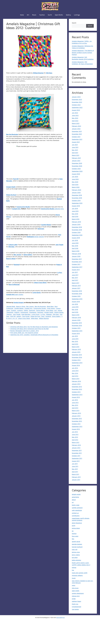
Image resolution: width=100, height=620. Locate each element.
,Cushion (13, 310)
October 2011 (76, 456)
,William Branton (44, 318)
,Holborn (16, 312)
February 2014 (76, 381)
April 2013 (75, 408)
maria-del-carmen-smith (79, 573)
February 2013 (76, 413)
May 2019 (75, 214)
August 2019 (76, 206)
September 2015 (77, 331)
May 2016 (75, 309)
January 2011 (76, 480)
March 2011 (75, 474)
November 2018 (77, 230)
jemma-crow (76, 552)
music (34, 15)
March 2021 (75, 155)
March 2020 (75, 187)
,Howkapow (32, 312)
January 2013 (76, 416)
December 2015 (77, 323)
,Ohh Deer (55, 314)
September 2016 (77, 299)
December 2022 (77, 99)
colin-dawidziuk (77, 510)
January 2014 (76, 384)
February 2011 (76, 477)
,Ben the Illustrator (40, 306)
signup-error (76, 596)
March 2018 (75, 251)
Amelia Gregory (19, 302)
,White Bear (34, 318)
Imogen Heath (10, 187)
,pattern (18, 316)
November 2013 (77, 389)
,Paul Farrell (25, 316)
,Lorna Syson (35, 314)
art (28, 15)
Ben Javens (17, 254)
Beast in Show (10, 258)
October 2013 (76, 392)
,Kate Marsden (25, 314)
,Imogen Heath (48, 312)
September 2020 (77, 171)
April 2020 (75, 184)
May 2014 (75, 373)
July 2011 (75, 464)
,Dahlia (26, 310)
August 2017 (76, 269)
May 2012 (75, 437)
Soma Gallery (28, 254)
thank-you (75, 604)
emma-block (76, 528)
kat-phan (75, 557)
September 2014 (77, 363)
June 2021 (75, 147)
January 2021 (76, 160)
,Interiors (9, 314)
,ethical (59, 310)
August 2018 (76, 238)
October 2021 (76, 137)
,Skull (42, 316)
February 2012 (76, 445)
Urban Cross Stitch (40, 282)
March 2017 (75, 283)
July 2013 (75, 400)
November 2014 (77, 357)
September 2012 (77, 426)
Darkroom (41, 228)
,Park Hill (12, 316)
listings (77, 15)
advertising (75, 497)
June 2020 (75, 179)
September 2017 (77, 267)
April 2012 (75, 440)
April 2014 (75, 376)
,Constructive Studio (39, 308)
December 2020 (77, 163)
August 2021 (76, 142)
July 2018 (75, 240)
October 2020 (76, 168)
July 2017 (75, 272)
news (73, 585)
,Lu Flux (42, 314)
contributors (75, 515)
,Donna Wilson (40, 310)
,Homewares (24, 312)
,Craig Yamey (51, 308)
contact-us (75, 513)
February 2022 (76, 126)
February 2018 (76, 254)
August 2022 (76, 110)
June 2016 (75, 307)
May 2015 (75, 341)
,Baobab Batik (10, 306)
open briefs (59, 15)
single (74, 599)
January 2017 (76, 288)
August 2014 (76, 365)
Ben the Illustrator (12, 134)
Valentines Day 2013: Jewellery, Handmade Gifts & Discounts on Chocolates (34, 335)
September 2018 (77, 235)
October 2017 (76, 264)
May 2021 (75, 150)
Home (22, 15)
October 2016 (76, 296)
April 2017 (75, 280)
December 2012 (77, 418)
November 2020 (77, 166)
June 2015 (75, 339)
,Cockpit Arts (28, 308)
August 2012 (76, 429)
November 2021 (77, 134)
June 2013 (75, 402)
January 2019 (76, 224)
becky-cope (75, 505)
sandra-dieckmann (78, 593)
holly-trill (74, 549)
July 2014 (75, 368)
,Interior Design (58, 312)
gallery (68, 15)
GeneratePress (60, 617)
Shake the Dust (11, 195)
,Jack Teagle (16, 314)
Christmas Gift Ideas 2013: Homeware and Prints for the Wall (29, 329)
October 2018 (76, 232)
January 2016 (76, 320)
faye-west (75, 536)
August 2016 (76, 301)
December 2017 (77, 259)
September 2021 (77, 139)
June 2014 (75, 370)
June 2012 (75, 434)
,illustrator (40, 312)
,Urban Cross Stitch (24, 318)
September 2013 (77, 394)
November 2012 (77, 421)
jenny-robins (76, 555)
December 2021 (77, 131)
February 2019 (76, 222)
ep (72, 531)
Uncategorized (76, 606)
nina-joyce (75, 588)
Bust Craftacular (14, 284)
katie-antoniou (76, 560)
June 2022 (75, 115)
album (74, 500)
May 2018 (75, 246)
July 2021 (75, 145)
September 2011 (77, 458)
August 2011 (76, 461)
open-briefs (75, 591)
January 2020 (76, 192)
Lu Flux (59, 272)
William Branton (38, 73)
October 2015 (76, 328)
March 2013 (75, 410)
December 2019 (77, 195)
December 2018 (77, 227)
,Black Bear (50, 306)
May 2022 (75, 118)
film (73, 539)
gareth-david (76, 541)
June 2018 (75, 243)
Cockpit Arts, (16, 209)
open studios (14, 294)
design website (35, 236)
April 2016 (75, 312)
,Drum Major (49, 310)
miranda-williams (77, 575)
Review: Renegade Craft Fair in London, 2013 (24, 331)
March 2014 (75, 378)
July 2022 (75, 113)
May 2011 (75, 469)
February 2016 (76, 317)
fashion (42, 15)
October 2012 (76, 424)
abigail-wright (76, 494)
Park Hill (16, 179)
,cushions (20, 310)
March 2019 (75, 219)
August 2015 (76, 333)
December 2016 (77, 291)
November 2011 (77, 453)
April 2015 (75, 344)
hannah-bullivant (77, 547)
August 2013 (76, 397)
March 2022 (75, 123)
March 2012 (75, 442)
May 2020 (75, 182)
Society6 (17, 264)
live (73, 570)
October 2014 (76, 360)
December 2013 (77, 386)
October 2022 (76, 105)
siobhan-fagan (76, 601)
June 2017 (75, 275)
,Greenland (9, 312)
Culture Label (12, 244)
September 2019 (77, 203)
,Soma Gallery (56, 316)
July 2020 (75, 176)
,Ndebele (49, 314)
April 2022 (75, 121)
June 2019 (75, 211)
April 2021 (75, 152)
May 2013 (75, 405)
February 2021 (76, 158)
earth (50, 15)
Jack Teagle (59, 244)
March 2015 (75, 347)
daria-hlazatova (77, 523)
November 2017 (77, 261)
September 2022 (77, 107)
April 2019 (75, 216)
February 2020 (76, 190)
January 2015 (76, 352)
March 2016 (75, 315)
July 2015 (75, 336)
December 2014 (77, 355)
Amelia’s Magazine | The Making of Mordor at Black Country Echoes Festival (83, 52)
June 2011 (75, 466)
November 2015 (77, 325)
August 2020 (76, 174)
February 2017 (76, 285)
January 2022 (76, 129)
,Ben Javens (30, 306)
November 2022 (77, 102)
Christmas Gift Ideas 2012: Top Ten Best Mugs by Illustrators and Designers (34, 327)
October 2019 (76, 200)
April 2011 (75, 472)
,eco (55, 310)
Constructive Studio (23, 207)
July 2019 (75, 208)
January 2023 (76, 97)
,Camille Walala (18, 308)
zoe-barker (75, 609)
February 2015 (76, 349)
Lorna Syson (37, 292)
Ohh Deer (49, 73)
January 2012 (76, 448)
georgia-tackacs (77, 544)
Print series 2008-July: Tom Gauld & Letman (24, 332)
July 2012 (75, 432)
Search (74, 23)
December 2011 (77, 450)
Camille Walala (46, 225)
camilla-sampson (77, 507)
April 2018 (75, 248)
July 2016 (75, 304)
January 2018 (76, 256)
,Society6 (48, 316)
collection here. (52, 209)
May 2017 (75, 277)
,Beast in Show (20, 306)
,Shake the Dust (35, 316)
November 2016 (77, 293)
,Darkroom (32, 310)
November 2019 (77, 198)
